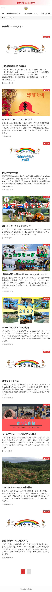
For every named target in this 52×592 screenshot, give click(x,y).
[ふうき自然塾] (26, 8)
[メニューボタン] (3, 8)
